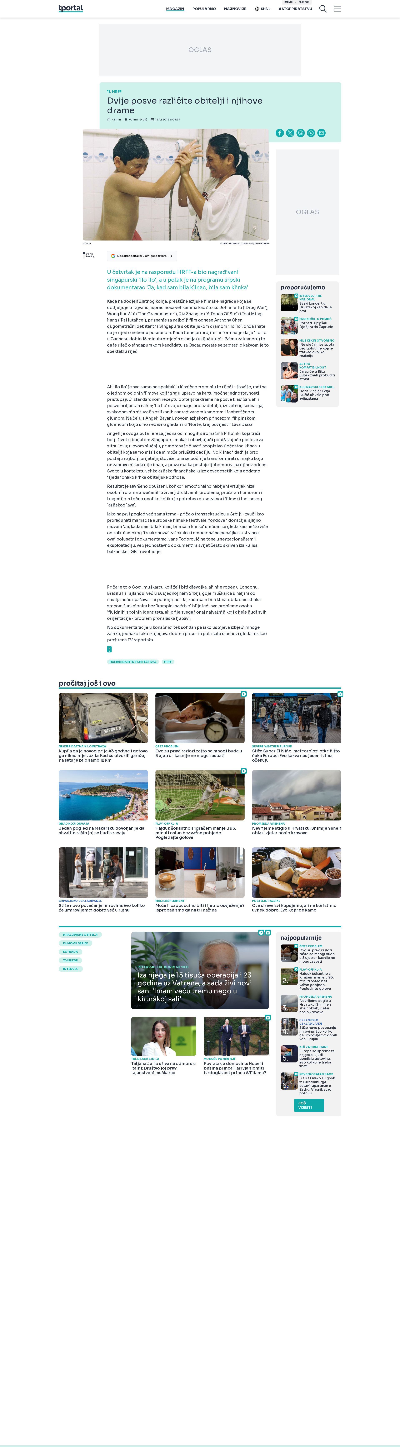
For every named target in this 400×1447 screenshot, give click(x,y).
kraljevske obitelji (80, 935)
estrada (70, 952)
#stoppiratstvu (295, 9)
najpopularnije (301, 937)
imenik (288, 2)
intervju (71, 969)
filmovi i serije (75, 943)
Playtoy (304, 2)
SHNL (266, 9)
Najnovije (235, 9)
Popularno (204, 9)
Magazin (175, 9)
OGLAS (200, 50)
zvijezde (70, 960)
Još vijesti (305, 1105)
